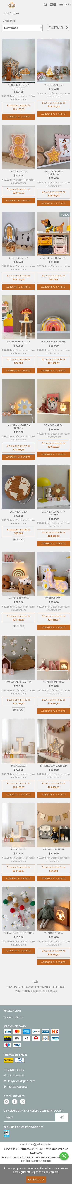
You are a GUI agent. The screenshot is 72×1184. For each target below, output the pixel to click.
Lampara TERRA (18, 511)
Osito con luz (18, 171)
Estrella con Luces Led (53, 765)
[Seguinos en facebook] (14, 1101)
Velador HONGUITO (18, 341)
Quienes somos (13, 1017)
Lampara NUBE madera (18, 682)
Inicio (6, 13)
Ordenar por (9, 20)
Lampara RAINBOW (18, 598)
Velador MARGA (53, 425)
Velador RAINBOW (53, 682)
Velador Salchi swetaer (53, 257)
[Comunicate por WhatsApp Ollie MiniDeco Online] (63, 1156)
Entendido (36, 1179)
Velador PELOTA (53, 933)
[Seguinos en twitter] (22, 1101)
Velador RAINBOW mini (53, 341)
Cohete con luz (18, 257)
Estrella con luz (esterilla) (54, 173)
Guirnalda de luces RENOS (18, 933)
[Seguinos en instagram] (6, 1101)
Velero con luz (53, 85)
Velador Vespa (53, 598)
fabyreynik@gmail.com (21, 1081)
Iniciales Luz (18, 765)
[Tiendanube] (36, 1145)
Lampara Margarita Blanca (18, 426)
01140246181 (16, 1075)
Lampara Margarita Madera (53, 513)
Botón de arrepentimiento (36, 1161)
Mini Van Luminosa (53, 849)
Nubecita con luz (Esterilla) (18, 86)
